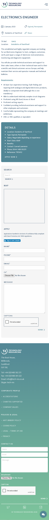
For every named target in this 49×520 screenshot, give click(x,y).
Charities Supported (13, 401)
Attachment (5, 474)
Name (7, 246)
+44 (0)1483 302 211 (13, 372)
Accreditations (10, 396)
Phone (7, 255)
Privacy (6, 436)
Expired (30, 26)
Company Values (10, 407)
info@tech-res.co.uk (15, 379)
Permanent (38, 26)
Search (8, 179)
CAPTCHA (8, 315)
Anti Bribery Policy (12, 420)
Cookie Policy (9, 425)
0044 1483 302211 (19, 149)
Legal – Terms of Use (13, 431)
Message (8, 282)
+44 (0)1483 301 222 (13, 376)
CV (5, 272)
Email (7, 263)
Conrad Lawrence (20, 146)
